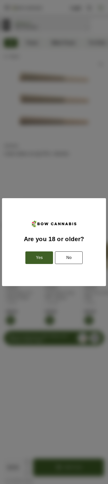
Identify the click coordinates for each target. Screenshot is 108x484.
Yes (39, 257)
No (69, 257)
